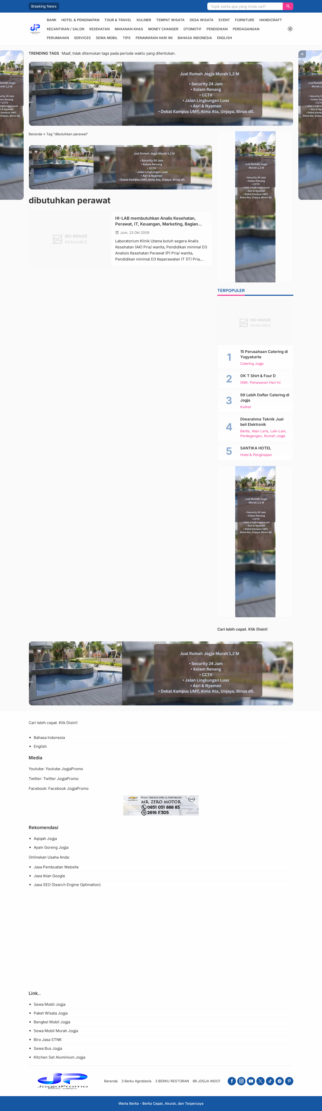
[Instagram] (241, 1081)
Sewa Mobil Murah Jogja (56, 1030)
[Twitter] (260, 1081)
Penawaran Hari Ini (154, 38)
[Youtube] (251, 1081)
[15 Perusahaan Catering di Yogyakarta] (255, 322)
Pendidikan (217, 29)
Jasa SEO (42, 884)
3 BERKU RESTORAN (172, 1081)
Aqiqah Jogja (45, 838)
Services (82, 38)
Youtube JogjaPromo (64, 768)
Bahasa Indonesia (195, 38)
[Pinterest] (289, 1081)
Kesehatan (99, 29)
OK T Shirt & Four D (258, 375)
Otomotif (192, 29)
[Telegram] (279, 1081)
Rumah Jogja (274, 436)
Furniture (244, 20)
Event (224, 20)
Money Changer (163, 29)
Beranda (111, 1081)
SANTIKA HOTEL (255, 448)
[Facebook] (232, 1081)
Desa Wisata (202, 20)
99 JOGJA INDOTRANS (211, 1081)
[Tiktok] (270, 1081)
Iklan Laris (260, 431)
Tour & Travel (118, 20)
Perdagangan (246, 29)
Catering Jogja (252, 364)
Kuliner (144, 20)
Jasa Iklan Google (49, 875)
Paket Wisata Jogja (51, 1013)
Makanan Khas (129, 29)
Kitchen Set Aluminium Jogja (59, 1057)
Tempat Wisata (170, 20)
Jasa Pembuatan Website (56, 867)
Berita (245, 431)
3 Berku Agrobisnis (136, 1081)
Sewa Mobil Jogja (49, 1004)
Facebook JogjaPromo (68, 788)
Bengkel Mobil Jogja (52, 1022)
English (224, 38)
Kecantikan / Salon (65, 29)
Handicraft (270, 20)
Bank (51, 20)
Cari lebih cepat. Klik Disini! (242, 629)
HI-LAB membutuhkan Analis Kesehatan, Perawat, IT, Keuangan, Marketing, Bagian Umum (156, 224)
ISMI (244, 382)
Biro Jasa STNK (48, 1039)
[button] (288, 6)
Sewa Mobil (107, 38)
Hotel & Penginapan (80, 20)
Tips (127, 38)
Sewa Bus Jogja (48, 1048)
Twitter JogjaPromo (60, 778)
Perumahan (58, 38)
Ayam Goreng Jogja (51, 847)
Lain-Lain (278, 431)
